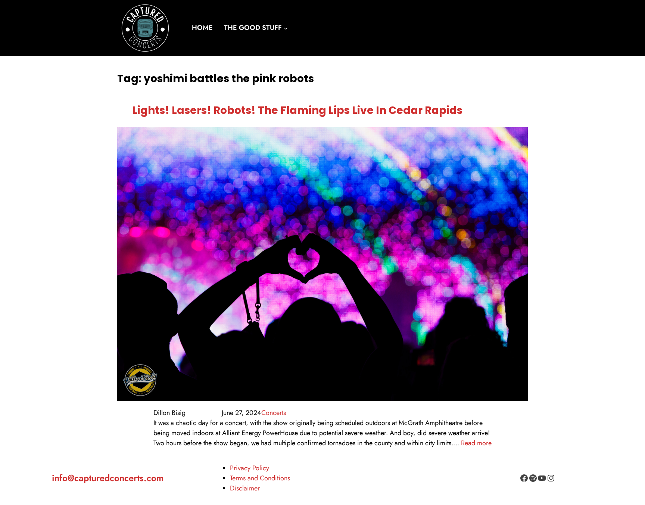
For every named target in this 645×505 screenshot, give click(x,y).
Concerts (273, 413)
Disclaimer (245, 488)
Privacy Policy (249, 468)
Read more (476, 443)
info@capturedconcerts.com (107, 477)
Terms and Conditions (260, 478)
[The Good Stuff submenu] (286, 28)
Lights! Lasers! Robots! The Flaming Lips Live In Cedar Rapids (297, 110)
